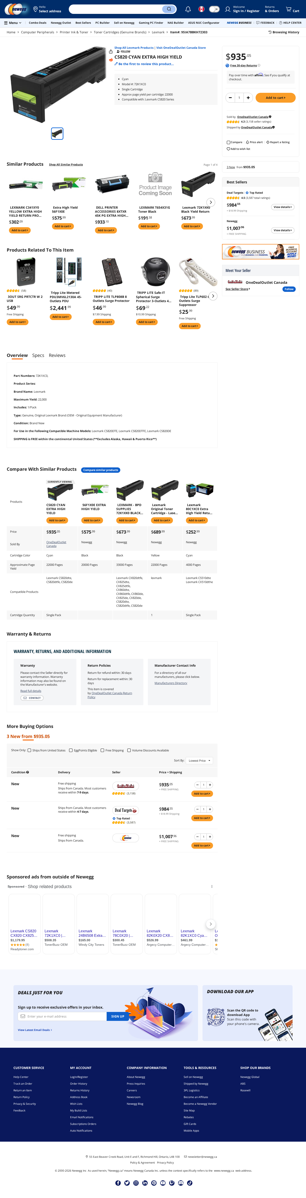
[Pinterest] (154, 1183)
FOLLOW (289, 289)
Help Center (20, 1077)
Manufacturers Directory (171, 683)
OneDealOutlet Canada (56, 544)
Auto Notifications (81, 1130)
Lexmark (158, 32)
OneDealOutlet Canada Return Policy (110, 695)
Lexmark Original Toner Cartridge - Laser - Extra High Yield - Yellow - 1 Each (165, 509)
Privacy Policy (165, 1162)
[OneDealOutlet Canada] (133, 786)
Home (11, 32)
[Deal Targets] (133, 810)
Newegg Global (249, 1077)
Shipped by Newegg (196, 1084)
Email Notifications (81, 1117)
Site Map (189, 1110)
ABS (243, 1084)
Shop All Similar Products (66, 164)
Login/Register (79, 1077)
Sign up (117, 1016)
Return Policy (21, 1097)
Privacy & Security (24, 1104)
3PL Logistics (192, 1090)
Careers (132, 1090)
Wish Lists (76, 1104)
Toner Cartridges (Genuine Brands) (120, 32)
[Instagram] (136, 1183)
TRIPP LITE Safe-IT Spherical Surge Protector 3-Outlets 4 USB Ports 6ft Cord (152, 297)
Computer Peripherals (37, 32)
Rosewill (245, 1090)
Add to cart (275, 97)
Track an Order (22, 1084)
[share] (111, 51)
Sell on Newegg (193, 1077)
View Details (282, 207)
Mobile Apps (191, 1130)
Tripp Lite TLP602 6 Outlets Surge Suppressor (194, 301)
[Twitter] (127, 1183)
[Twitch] (172, 1183)
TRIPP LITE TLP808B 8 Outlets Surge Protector (111, 299)
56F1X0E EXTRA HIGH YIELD (93, 507)
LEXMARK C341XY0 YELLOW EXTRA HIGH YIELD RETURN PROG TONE (25, 212)
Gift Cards (190, 1124)
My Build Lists (78, 1110)
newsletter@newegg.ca (202, 1157)
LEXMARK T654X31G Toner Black (154, 210)
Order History (78, 1084)
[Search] (169, 9)
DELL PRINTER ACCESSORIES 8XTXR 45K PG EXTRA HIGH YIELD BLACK (110, 212)
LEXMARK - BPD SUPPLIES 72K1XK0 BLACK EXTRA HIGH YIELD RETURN (128, 509)
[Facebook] (118, 1183)
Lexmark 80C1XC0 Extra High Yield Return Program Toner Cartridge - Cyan (199, 509)
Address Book (78, 1097)
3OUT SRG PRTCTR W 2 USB (25, 299)
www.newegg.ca (224, 1171)
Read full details (30, 691)
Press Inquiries (136, 1084)
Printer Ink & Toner (74, 32)
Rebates (189, 1117)
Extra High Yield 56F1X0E (65, 210)
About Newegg (136, 1077)
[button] (48, 9)
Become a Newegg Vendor (200, 1104)
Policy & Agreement (142, 1162)
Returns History (79, 1090)
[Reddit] (111, 60)
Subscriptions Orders (83, 1124)
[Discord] (180, 1183)
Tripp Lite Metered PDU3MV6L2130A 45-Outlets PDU (66, 297)
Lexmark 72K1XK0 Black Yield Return (195, 210)
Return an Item (22, 1090)
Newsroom (133, 1097)
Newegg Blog (135, 1104)
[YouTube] (163, 1183)
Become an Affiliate (196, 1097)
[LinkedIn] (145, 1183)
